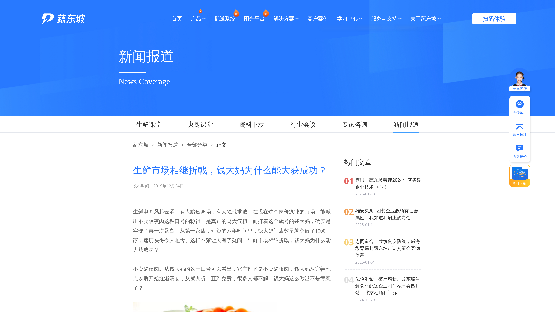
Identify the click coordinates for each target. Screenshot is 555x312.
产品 (196, 19)
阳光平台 (254, 19)
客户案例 (318, 19)
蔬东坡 (141, 145)
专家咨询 (354, 124)
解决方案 (283, 19)
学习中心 (347, 19)
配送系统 (224, 19)
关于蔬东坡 (423, 19)
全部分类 (197, 145)
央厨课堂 (200, 124)
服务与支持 (384, 19)
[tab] (155, 124)
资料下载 (251, 124)
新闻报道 (406, 124)
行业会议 (303, 124)
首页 (177, 19)
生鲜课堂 (149, 124)
